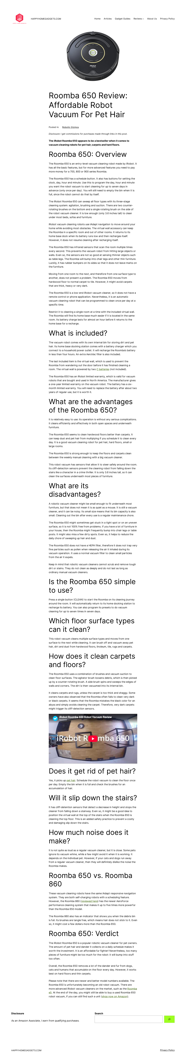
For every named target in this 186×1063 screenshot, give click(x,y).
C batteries (103, 369)
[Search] (169, 1019)
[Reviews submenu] (143, 18)
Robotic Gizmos (70, 127)
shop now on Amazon (114, 996)
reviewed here (89, 901)
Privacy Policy (167, 1050)
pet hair (71, 780)
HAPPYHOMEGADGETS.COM (46, 18)
